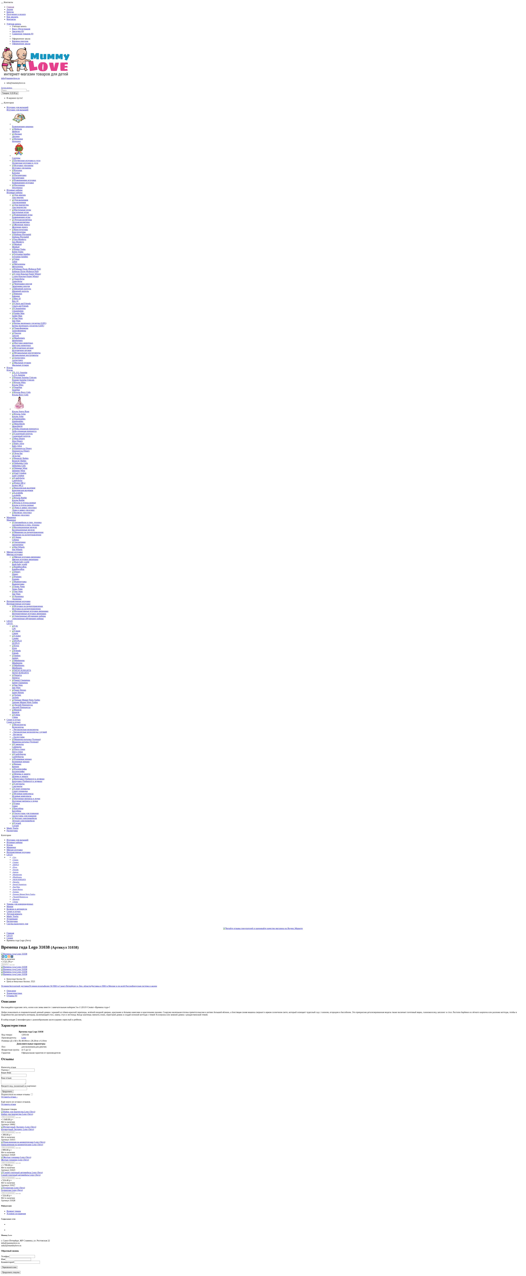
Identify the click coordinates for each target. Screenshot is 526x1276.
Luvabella (16, 495)
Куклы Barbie (18, 500)
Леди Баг (16, 456)
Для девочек (18, 197)
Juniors (15, 658)
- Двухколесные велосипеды (25, 729)
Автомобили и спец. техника (25, 525)
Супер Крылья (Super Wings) (25, 276)
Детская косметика (21, 222)
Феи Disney (17, 441)
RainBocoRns (18, 569)
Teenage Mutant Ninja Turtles (25, 702)
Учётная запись (14, 24)
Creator (15, 638)
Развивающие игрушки (23, 183)
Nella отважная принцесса (24, 431)
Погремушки (18, 178)
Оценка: (5, 1070)
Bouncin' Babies (19, 461)
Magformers (17, 340)
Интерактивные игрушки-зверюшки (29, 613)
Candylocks (17, 480)
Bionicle (15, 712)
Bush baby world (19, 564)
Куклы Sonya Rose (20, 411)
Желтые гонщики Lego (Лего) (15, 1160)
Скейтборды (18, 756)
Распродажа (12, 830)
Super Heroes (18, 692)
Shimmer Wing (18, 470)
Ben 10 (15, 301)
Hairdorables (17, 421)
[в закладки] (11, 964)
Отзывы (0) (12, 995)
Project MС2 (17, 485)
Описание (11, 991)
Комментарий (7, 1262)
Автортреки (17, 544)
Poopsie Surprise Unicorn (23, 380)
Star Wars (16, 321)
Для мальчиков (19, 202)
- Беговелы (17, 734)
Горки (15, 806)
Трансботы (17, 281)
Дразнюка (16, 599)
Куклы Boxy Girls (20, 395)
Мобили (16, 131)
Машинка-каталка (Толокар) (25, 742)
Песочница (17, 187)
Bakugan (16, 296)
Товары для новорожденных (20, 904)
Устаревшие (12, 919)
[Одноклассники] (9, 956)
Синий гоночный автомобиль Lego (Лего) (21, 1175)
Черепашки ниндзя (21, 286)
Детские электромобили (23, 821)
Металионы (17, 266)
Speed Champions (20, 682)
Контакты (11, 19)
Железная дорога (20, 227)
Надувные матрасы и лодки (25, 801)
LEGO (10, 621)
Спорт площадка (20, 791)
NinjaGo (16, 678)
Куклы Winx (17, 385)
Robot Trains (17, 252)
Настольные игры (20, 212)
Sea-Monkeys (18, 242)
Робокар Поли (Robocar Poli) (25, 271)
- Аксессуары (18, 737)
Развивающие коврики (22, 126)
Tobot (14, 261)
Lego (24, 1038)
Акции (10, 9)
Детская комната (14, 914)
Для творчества (19, 207)
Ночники (16, 141)
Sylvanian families (20, 256)
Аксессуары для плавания (24, 816)
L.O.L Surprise (18, 375)
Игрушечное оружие (21, 350)
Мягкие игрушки (15, 552)
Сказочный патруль (21, 436)
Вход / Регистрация (21, 29)
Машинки (11, 517)
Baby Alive (17, 446)
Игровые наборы (14, 190)
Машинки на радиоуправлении (26, 535)
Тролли (15, 335)
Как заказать (12, 17)
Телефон (5, 1256)
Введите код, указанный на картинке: (18, 1086)
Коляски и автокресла (17, 909)
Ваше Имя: (6, 1072)
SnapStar (16, 390)
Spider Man (17, 316)
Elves (14, 648)
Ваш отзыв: (6, 1078)
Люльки (16, 136)
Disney (15, 574)
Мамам (10, 906)
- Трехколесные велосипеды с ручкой (29, 732)
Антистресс (17, 360)
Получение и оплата (16, 14)
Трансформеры (19, 330)
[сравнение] (13, 964)
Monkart (15, 247)
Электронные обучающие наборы (28, 618)
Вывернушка (18, 584)
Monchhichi (17, 426)
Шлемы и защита (20, 776)
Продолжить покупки (10, 1272)
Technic (15, 697)
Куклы (10, 367)
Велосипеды (18, 727)
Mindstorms (17, 663)
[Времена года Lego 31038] (14, 954)
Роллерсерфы (18, 771)
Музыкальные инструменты (25, 355)
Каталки (16, 173)
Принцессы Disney (21, 451)
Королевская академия (22, 490)
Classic (15, 633)
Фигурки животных (21, 345)
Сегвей (15, 826)
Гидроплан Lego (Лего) (12, 1190)
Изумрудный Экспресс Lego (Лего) (17, 1129)
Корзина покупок (20, 41)
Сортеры (16, 158)
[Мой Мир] (12, 956)
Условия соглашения (16, 1213)
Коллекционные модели (23, 530)
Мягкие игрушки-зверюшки (25, 559)
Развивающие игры (21, 217)
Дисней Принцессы (21, 707)
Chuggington (17, 311)
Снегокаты (17, 786)
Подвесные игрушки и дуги (25, 163)
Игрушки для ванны (21, 168)
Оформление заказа (21, 43)
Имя (3, 1259)
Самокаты (17, 747)
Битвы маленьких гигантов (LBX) (28, 326)
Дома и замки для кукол (23, 510)
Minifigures (17, 668)
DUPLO (16, 643)
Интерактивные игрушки (18, 601)
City (14, 628)
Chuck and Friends (20, 306)
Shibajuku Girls (19, 466)
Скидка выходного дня (17, 924)
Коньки (15, 766)
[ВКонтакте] (3, 956)
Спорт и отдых (14, 719)
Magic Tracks (12, 828)
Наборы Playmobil (20, 237)
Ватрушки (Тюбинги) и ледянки (27, 781)
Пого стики (17, 752)
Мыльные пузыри (20, 365)
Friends (15, 653)
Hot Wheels (17, 549)
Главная (10, 7)
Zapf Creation (18, 475)
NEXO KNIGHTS (20, 673)
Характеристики (14, 993)
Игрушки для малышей (17, 107)
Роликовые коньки (20, 761)
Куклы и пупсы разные (23, 505)
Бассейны (16, 811)
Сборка (15, 539)
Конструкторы (19, 232)
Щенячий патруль (20, 291)
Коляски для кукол (20, 515)
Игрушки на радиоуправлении (26, 609)
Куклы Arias (17, 416)
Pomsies (15, 579)
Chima (15, 717)
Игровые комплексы (21, 796)
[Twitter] (6, 956)
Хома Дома (17, 589)
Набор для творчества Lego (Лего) (17, 1114)
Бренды (10, 12)
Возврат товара (14, 1211)
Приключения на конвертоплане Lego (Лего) (22, 1144)
